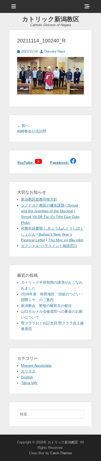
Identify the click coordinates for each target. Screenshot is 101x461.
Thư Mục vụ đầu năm (65, 240)
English (27, 377)
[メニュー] (13, 6)
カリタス (28, 371)
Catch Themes (61, 453)
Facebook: (59, 162)
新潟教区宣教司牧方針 (39, 199)
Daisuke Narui (54, 51)
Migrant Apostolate (36, 365)
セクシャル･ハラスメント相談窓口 (49, 246)
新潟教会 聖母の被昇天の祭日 (46, 306)
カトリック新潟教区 (50, 19)
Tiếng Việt (29, 383)
